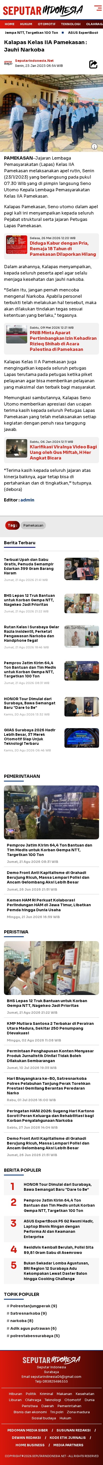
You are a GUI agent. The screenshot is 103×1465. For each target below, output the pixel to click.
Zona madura (78, 1412)
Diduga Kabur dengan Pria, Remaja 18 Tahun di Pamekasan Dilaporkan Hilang (63, 248)
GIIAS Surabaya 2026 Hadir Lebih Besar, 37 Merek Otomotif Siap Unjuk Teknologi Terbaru (29, 737)
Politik (31, 1394)
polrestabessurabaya (35, 1335)
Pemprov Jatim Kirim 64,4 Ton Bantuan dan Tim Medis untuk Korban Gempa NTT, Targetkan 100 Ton (30, 670)
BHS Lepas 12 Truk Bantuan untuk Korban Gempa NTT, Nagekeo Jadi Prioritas (29, 600)
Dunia (90, 1400)
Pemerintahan (69, 1406)
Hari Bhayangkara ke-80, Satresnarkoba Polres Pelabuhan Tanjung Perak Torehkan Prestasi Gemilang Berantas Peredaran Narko (48, 1085)
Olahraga (33, 1400)
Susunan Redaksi (74, 1430)
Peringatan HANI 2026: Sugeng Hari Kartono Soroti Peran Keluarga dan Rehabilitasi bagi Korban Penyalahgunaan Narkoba (50, 1116)
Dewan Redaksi (26, 1438)
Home (10, 24)
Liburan (15, 1400)
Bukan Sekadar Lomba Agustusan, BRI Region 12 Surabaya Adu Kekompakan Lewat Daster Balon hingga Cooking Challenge (56, 1271)
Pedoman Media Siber (27, 1430)
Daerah (47, 1406)
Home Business (30, 1445)
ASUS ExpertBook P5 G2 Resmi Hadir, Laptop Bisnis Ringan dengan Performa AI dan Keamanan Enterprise (58, 1229)
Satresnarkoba (28, 1313)
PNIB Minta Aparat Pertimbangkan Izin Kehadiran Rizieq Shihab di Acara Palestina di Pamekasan (63, 341)
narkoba (21, 1320)
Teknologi (71, 24)
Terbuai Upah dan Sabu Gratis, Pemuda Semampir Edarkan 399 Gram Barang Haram (29, 566)
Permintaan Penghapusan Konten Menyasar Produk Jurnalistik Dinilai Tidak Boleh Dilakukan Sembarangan (50, 1056)
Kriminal (46, 1394)
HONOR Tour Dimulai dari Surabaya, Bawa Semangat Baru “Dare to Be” (29, 703)
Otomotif (46, 24)
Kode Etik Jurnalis (68, 1438)
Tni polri (56, 1412)
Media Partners (68, 1445)
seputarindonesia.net (34, 61)
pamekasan (33, 525)
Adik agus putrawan (33, 1328)
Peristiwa (30, 1406)
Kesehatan (85, 1394)
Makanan (64, 1394)
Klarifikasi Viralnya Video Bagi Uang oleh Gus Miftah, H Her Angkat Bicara (63, 452)
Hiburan (15, 1394)
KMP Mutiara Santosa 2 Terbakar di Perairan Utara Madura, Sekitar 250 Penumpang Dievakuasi (50, 1028)
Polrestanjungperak (33, 1306)
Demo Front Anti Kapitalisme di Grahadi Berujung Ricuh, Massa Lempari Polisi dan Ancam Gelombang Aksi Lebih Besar (48, 877)
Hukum (26, 24)
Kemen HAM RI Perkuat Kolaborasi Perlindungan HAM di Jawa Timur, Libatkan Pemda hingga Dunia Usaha (49, 905)
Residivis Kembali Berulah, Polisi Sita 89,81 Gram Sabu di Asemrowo (58, 1250)
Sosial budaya (44, 1418)
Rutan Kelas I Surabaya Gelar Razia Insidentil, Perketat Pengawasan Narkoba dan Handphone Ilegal (31, 634)
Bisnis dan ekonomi (30, 1412)
